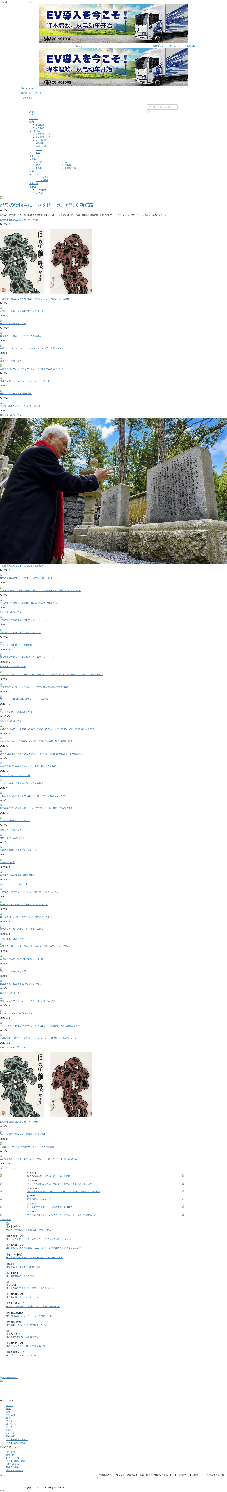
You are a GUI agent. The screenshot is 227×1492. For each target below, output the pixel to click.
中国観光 (40, 124)
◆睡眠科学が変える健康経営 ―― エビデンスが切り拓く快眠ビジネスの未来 (43, 1248)
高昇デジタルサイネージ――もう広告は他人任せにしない (28, 1000)
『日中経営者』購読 (16, 1461)
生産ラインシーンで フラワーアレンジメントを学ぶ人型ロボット (31, 348)
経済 (31, 112)
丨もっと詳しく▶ (13, 360)
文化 (2, 829)
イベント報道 (42, 177)
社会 (31, 115)
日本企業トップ (43, 133)
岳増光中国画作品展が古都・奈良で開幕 (19, 219)
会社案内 (10, 1451)
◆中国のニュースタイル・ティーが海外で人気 (29, 1315)
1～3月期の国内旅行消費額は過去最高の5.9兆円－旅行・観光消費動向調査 (36, 741)
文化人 (39, 149)
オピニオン (34, 155)
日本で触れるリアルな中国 (13, 323)
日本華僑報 (189, 46)
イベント (33, 174)
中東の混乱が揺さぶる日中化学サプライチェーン (24, 619)
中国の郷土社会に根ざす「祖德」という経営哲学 (24, 904)
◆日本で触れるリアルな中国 (20, 1276)
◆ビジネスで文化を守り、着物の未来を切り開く (30, 1287)
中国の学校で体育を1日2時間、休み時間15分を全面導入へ (28, 602)
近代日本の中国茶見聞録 (12, 837)
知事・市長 (41, 146)
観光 (31, 121)
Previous (2, 1357)
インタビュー (35, 130)
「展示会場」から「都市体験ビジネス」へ (20, 632)
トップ (32, 109)
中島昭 (39, 167)
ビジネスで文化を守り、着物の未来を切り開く (50, 1206)
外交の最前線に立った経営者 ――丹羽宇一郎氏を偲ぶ (26, 577)
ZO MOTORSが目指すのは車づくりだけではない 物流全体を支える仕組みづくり (40, 1025)
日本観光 (40, 127)
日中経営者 (41, 189)
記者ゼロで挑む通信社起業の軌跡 (16, 644)
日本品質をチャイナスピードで (15, 820)
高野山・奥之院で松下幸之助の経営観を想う (21, 565)
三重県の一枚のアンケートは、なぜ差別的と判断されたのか (29, 891)
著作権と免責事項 (14, 1470)
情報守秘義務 (12, 1467)
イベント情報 (42, 180)
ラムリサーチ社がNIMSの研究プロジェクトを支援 (24, 699)
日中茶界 (33, 183)
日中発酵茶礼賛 (7, 862)
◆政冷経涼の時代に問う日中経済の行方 (25, 1346)
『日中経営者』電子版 (17, 1439)
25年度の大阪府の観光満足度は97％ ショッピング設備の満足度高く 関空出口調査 (41, 753)
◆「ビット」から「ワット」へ (21, 1355)
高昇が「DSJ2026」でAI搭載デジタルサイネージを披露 (27, 1146)
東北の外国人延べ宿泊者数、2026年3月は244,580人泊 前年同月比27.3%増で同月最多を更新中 (47, 728)
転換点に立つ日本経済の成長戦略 (16, 393)
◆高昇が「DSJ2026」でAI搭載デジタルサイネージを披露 (34, 1257)
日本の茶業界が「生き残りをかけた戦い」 (20, 849)
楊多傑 (68, 164)
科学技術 (33, 118)
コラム (32, 158)
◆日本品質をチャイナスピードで (22, 1297)
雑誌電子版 (158, 46)
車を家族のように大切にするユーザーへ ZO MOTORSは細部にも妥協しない (38, 1037)
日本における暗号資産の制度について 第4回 (21, 310)
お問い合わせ (174, 46)
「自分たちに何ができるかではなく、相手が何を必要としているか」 (33, 795)
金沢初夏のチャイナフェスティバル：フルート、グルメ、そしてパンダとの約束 (39, 1158)
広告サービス (12, 1457)
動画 (31, 171)
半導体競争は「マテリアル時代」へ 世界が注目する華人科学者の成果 (34, 686)
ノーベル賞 (41, 140)
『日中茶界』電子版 (16, 1442)
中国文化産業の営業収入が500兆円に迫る (20, 405)
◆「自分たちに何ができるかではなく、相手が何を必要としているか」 (40, 1238)
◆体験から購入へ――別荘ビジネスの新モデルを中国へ (33, 1306)
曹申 (67, 161)
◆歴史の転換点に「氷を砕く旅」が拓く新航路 (29, 1229)
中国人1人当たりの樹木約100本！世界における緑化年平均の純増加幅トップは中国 (40, 590)
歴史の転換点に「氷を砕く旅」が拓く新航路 (47, 204)
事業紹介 (10, 1454)
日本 (2, 612)
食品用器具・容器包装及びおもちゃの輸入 (20, 335)
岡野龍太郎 (70, 167)
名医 (38, 152)
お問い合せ (38, 93)
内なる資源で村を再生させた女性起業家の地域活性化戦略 (28, 766)
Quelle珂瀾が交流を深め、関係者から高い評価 (22, 1134)
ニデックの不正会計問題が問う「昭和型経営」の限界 (26, 916)
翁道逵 (39, 161)
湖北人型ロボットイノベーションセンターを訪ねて (25, 380)
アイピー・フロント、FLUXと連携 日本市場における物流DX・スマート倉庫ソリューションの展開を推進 (51, 674)
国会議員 (40, 143)
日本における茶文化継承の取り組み (17, 874)
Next (224, 1360)
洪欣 (38, 164)
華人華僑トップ (43, 136)
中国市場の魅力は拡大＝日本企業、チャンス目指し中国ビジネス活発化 (34, 298)
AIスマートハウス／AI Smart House (17, 1013)
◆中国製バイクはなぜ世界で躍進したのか (26, 1324)
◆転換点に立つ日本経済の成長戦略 (23, 1266)
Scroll (2, 1490)
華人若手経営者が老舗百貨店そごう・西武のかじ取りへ (27, 657)
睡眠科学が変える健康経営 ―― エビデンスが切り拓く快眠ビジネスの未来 (36, 807)
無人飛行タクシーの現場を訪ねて (16, 711)
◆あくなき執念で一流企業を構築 (22, 1336)
